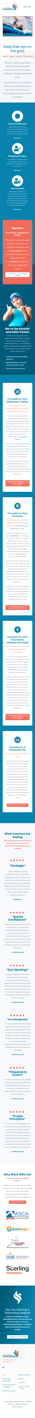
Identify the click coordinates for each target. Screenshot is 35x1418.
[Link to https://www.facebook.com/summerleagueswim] (3, 1367)
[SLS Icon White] (11, 1350)
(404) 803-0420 (7, 1362)
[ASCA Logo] (17, 1210)
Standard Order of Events (13, 464)
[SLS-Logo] (10, 4)
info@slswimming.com (9, 1360)
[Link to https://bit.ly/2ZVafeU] (17, 391)
